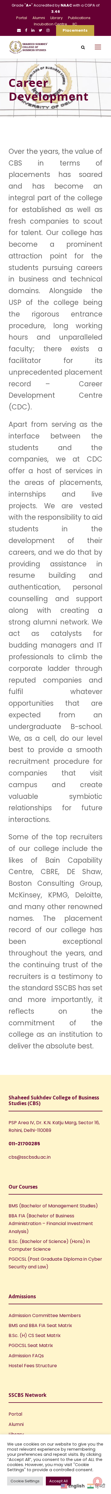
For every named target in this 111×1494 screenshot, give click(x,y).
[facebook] (26, 30)
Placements (75, 30)
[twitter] (40, 30)
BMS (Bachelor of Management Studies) (53, 1206)
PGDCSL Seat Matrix (31, 1345)
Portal (21, 18)
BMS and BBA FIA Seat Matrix (40, 1325)
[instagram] (48, 30)
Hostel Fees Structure (33, 1365)
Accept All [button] (58, 1481)
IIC (75, 24)
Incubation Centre (50, 24)
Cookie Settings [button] (25, 1481)
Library (56, 18)
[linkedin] (32, 30)
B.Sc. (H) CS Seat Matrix (35, 1335)
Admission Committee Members (45, 1315)
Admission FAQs (26, 1355)
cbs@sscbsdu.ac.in (30, 1157)
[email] (19, 30)
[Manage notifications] (97, 1481)
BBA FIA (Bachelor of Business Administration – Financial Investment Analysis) (51, 1223)
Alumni (38, 18)
